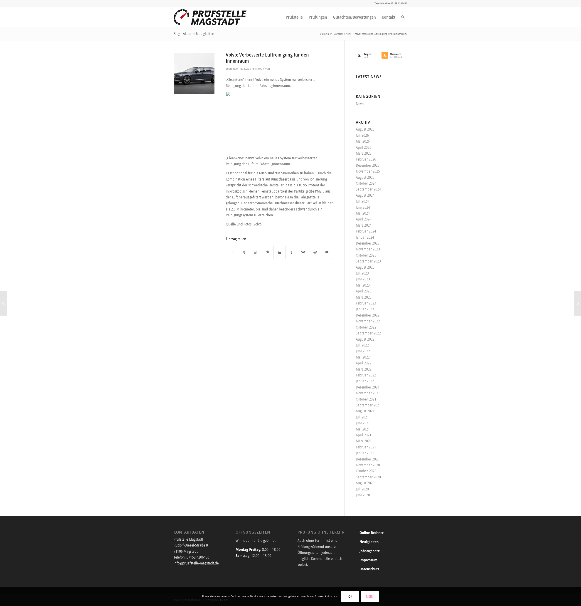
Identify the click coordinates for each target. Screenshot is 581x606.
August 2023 (365, 267)
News (258, 69)
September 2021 (368, 405)
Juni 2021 (363, 422)
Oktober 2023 (366, 255)
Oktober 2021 (366, 399)
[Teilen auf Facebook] (232, 252)
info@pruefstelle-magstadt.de (196, 563)
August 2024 (365, 195)
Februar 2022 (366, 375)
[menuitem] (294, 17)
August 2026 (365, 129)
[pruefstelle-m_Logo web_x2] (210, 17)
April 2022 (363, 363)
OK (350, 596)
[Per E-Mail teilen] (327, 252)
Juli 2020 (362, 489)
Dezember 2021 (367, 387)
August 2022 (365, 339)
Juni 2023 (363, 279)
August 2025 (365, 177)
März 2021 (364, 440)
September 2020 (368, 477)
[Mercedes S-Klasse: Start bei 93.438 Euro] (3, 303)
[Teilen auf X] (244, 252)
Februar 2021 (366, 447)
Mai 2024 (363, 213)
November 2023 (368, 249)
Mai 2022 (363, 357)
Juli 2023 (362, 273)
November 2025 (368, 171)
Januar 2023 (365, 309)
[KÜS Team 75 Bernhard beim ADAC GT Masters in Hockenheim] (577, 303)
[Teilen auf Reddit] (315, 252)
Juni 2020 (363, 494)
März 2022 (364, 369)
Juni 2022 (363, 351)
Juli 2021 (362, 417)
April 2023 (363, 291)
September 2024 (368, 189)
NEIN (369, 596)
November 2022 (368, 321)
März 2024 (364, 225)
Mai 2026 (363, 141)
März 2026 (364, 153)
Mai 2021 (363, 429)
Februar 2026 (366, 159)
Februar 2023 (366, 303)
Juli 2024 (362, 201)
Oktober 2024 (366, 183)
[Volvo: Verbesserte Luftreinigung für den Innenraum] (194, 73)
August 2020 (365, 482)
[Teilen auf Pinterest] (267, 252)
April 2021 (363, 435)
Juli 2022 (362, 345)
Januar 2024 (365, 237)
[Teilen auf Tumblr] (291, 252)
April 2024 (363, 219)
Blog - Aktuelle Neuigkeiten (194, 33)
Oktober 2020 (366, 470)
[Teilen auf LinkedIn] (279, 252)
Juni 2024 (363, 207)
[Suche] (402, 17)
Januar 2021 (365, 452)
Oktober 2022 (366, 327)
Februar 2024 (366, 231)
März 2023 (364, 297)
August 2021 (365, 410)
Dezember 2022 (367, 315)
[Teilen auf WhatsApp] (255, 252)
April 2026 (363, 147)
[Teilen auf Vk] (303, 252)
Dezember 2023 (367, 243)
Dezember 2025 (367, 165)
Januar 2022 (365, 380)
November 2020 (368, 465)
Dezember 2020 (367, 459)
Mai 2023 (363, 285)
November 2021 (368, 393)
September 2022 (368, 333)
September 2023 (368, 261)
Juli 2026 (362, 135)
